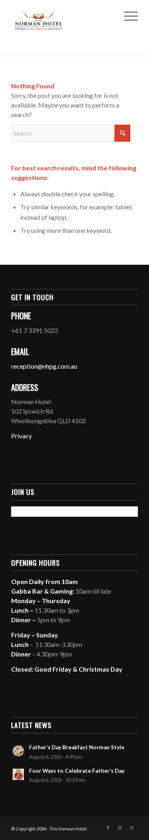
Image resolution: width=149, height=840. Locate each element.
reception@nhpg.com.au (44, 366)
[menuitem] (127, 16)
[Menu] (127, 16)
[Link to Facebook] (108, 828)
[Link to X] (132, 828)
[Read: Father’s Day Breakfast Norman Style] (18, 751)
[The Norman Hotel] (61, 16)
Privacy (21, 436)
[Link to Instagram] (120, 828)
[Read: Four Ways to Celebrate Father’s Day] (18, 774)
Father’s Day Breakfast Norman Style (76, 747)
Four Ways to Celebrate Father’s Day (76, 771)
